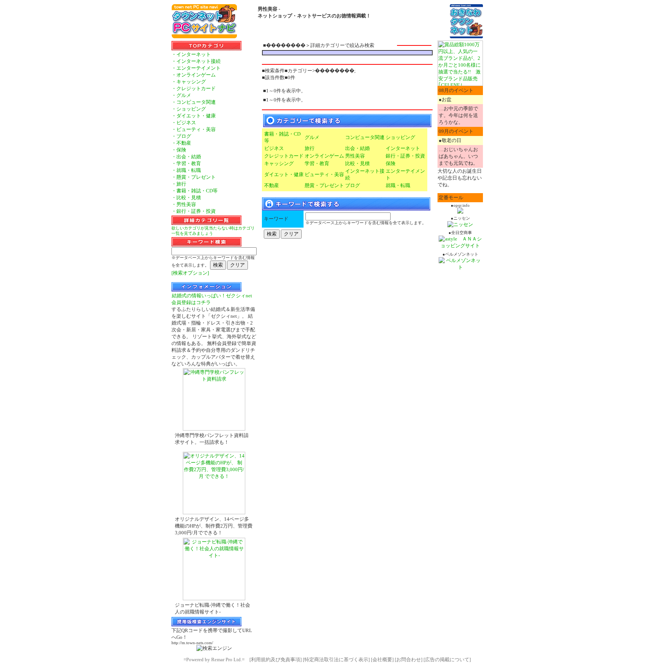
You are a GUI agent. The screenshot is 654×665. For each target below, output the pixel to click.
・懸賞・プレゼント (193, 177)
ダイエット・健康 (284, 174)
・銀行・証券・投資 (193, 211)
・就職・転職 (186, 170)
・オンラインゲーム (193, 75)
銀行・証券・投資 (405, 156)
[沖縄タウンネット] (466, 36)
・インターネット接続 (196, 61)
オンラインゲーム (324, 156)
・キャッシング (188, 81)
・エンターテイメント (196, 68)
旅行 (310, 148)
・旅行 (178, 184)
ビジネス (274, 148)
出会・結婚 (357, 148)
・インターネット (191, 54)
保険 (391, 163)
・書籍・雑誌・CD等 (194, 191)
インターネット (403, 148)
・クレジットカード (193, 88)
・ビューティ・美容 (193, 129)
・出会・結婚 (186, 156)
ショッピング (400, 137)
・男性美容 (183, 204)
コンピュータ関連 (365, 137)
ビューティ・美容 (324, 174)
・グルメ (181, 95)
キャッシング (279, 163)
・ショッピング (188, 109)
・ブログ (181, 136)
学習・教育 (317, 163)
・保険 (178, 150)
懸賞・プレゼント (324, 185)
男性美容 (355, 156)
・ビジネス (183, 122)
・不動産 (181, 143)
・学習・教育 (186, 163)
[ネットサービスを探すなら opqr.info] (460, 212)
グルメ (312, 137)
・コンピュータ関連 (193, 102)
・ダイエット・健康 (193, 116)
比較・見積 (357, 163)
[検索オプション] (190, 273)
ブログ (352, 185)
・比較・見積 (186, 197)
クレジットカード (284, 156)
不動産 (271, 185)
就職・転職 (398, 185)
